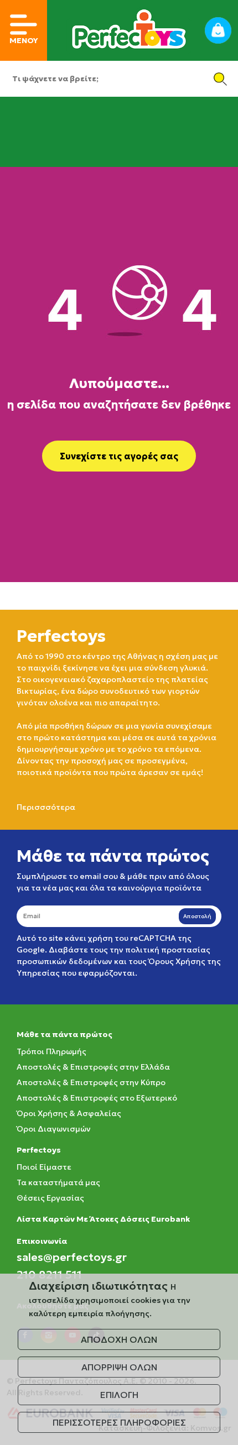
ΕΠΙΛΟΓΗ (119, 1394)
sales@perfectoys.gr (72, 1257)
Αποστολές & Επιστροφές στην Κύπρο (91, 1082)
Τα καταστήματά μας (58, 1182)
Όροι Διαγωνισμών (54, 1129)
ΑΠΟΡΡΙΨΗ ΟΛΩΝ (119, 1367)
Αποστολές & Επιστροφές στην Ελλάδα (93, 1067)
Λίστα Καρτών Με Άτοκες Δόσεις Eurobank (103, 1219)
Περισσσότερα (46, 807)
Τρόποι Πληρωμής (51, 1051)
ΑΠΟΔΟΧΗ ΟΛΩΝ (119, 1339)
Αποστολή (197, 916)
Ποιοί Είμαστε (44, 1167)
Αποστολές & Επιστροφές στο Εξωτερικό (97, 1098)
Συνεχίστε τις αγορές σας (119, 456)
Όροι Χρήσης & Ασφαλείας (69, 1113)
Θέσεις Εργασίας (50, 1198)
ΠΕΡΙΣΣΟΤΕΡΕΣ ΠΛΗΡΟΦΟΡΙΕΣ (119, 1422)
